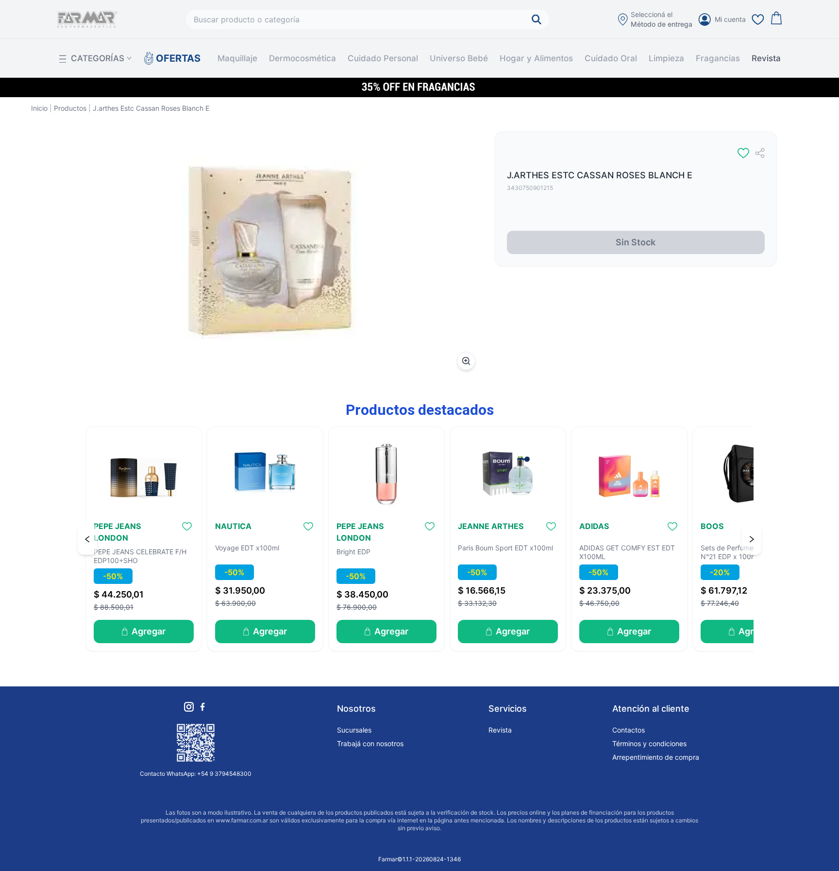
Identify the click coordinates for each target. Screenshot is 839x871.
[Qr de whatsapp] (196, 742)
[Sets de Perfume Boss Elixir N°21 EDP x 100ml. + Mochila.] (751, 473)
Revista (766, 58)
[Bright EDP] (386, 473)
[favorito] (743, 153)
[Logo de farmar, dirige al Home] (87, 19)
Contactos (628, 730)
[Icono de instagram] (189, 707)
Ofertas (173, 58)
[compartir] (760, 153)
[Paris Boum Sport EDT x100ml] (508, 473)
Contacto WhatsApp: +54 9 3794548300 (196, 773)
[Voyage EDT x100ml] (265, 473)
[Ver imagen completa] (466, 361)
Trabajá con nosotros (370, 743)
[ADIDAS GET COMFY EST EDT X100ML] (629, 473)
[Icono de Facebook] (202, 707)
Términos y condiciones (649, 743)
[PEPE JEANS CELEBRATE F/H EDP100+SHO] (144, 473)
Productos (70, 108)
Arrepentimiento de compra (655, 757)
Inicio (39, 108)
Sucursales (354, 730)
